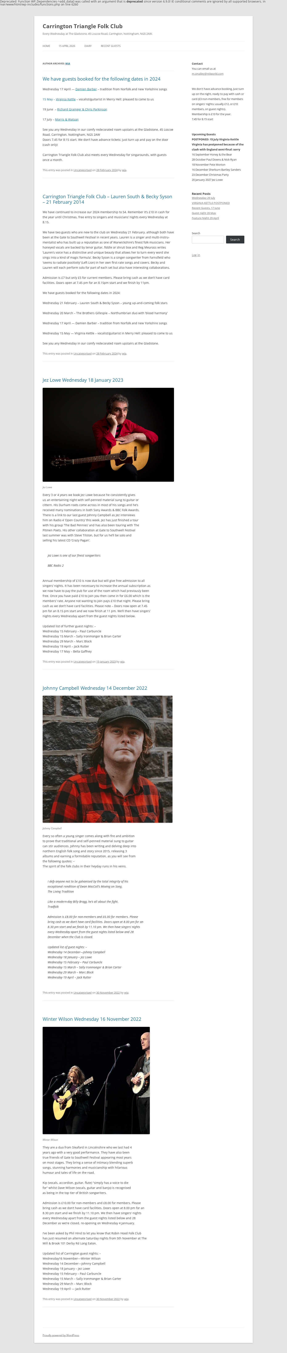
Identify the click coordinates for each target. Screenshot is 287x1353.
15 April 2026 (67, 46)
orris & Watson (68, 119)
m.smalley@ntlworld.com (208, 74)
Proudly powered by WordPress (61, 1335)
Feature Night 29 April (205, 218)
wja (67, 63)
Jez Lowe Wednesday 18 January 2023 (83, 380)
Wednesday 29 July (203, 198)
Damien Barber (86, 89)
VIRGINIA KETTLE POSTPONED (211, 203)
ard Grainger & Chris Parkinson (85, 109)
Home (46, 46)
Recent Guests (111, 46)
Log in (196, 255)
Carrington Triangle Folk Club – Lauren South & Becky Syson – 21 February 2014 (107, 199)
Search (196, 233)
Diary (88, 46)
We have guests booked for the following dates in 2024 (102, 79)
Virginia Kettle (66, 99)
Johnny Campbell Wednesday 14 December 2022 (95, 688)
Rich (60, 109)
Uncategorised (83, 170)
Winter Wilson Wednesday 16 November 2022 (92, 1019)
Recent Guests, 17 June (206, 208)
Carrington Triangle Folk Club (82, 26)
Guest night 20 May (204, 213)
